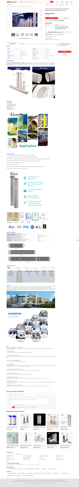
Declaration (49, 483)
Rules (72, 4)
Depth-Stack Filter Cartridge (60, 455)
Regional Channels (50, 480)
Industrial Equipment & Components (13, 6)
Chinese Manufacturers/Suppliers (29, 480)
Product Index (55, 480)
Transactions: (59, 34)
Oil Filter (41, 457)
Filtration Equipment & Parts (22, 6)
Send (13, 407)
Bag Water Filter (37, 468)
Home (7, 6)
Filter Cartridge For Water (55, 473)
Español (21, 481)
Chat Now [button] (66, 18)
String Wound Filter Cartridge (60, 459)
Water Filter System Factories (11, 473)
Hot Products (17, 480)
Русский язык (31, 481)
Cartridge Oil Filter (18, 475)
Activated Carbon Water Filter (52, 468)
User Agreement (45, 483)
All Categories (10, 4)
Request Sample (61, 20)
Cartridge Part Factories (37, 473)
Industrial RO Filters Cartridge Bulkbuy (28, 475)
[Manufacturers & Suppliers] (12, 2)
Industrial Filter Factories (21, 473)
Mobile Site (59, 480)
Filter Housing (58, 457)
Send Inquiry (52, 18)
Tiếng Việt (60, 481)
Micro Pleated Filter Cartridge (27, 455)
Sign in (71, 2)
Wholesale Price (41, 480)
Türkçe (57, 481)
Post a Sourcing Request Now (32, 407)
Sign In (46, 39)
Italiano (35, 481)
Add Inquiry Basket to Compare (25, 38)
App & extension (61, 4)
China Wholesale (36, 480)
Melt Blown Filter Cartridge (27, 457)
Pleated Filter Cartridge (26, 459)
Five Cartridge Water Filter (64, 473)
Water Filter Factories (29, 473)
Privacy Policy (53, 483)
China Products (22, 480)
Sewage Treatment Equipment (29, 468)
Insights (63, 480)
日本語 (49, 481)
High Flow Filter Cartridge (10, 455)
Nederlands (41, 481)
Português (24, 481)
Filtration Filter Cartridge (46, 473)
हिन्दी (51, 481)
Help (56, 4)
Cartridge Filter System (10, 475)
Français (28, 481)
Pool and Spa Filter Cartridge (44, 455)
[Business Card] (71, 47)
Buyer (51, 4)
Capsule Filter (8, 457)
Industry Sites (45, 480)
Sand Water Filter (44, 468)
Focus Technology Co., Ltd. (33, 483)
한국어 (47, 481)
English (18, 481)
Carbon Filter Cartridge (43, 459)
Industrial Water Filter (29, 6)
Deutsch (38, 481)
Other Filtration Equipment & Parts (12, 468)
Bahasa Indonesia (65, 481)
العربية (44, 481)
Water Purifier (21, 468)
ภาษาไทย (54, 481)
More (7, 477)
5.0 (61, 45)
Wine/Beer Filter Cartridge (10, 459)
